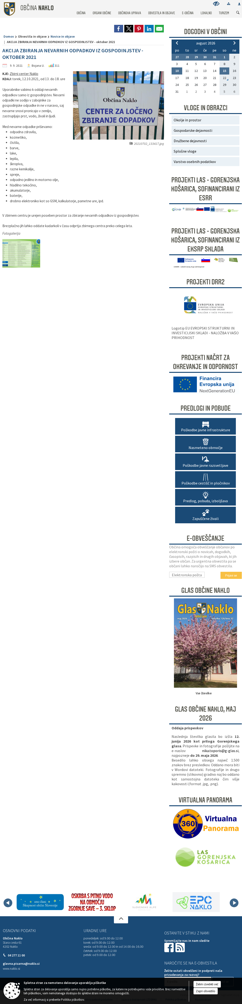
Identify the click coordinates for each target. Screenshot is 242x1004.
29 (196, 57)
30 (205, 57)
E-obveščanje (205, 538)
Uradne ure (95, 930)
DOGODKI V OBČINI (205, 31)
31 (214, 57)
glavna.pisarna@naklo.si (21, 964)
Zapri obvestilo (205, 991)
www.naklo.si (11, 969)
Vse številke (204, 693)
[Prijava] (239, 3)
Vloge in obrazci (205, 107)
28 (187, 57)
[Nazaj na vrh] (121, 919)
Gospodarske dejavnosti (193, 130)
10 (177, 71)
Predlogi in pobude (206, 408)
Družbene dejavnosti (190, 140)
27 (177, 57)
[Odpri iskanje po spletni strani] (238, 12)
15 (224, 71)
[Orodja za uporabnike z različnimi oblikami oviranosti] (216, 3)
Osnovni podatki (19, 930)
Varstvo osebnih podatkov (195, 161)
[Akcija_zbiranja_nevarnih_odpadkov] (21, 253)
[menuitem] (81, 8)
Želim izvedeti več (207, 984)
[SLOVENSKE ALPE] (144, 902)
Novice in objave (63, 36)
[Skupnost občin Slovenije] (40, 902)
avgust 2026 (205, 43)
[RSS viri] (180, 947)
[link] (118, 28)
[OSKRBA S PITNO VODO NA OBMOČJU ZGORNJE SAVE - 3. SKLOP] (92, 902)
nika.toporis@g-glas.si (220, 750)
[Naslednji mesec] (234, 43)
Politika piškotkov (72, 1000)
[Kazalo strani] (228, 3)
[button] (8, 902)
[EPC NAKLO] (196, 902)
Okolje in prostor (187, 120)
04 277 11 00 (16, 955)
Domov (9, 36)
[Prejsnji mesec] (177, 43)
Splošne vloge (185, 151)
